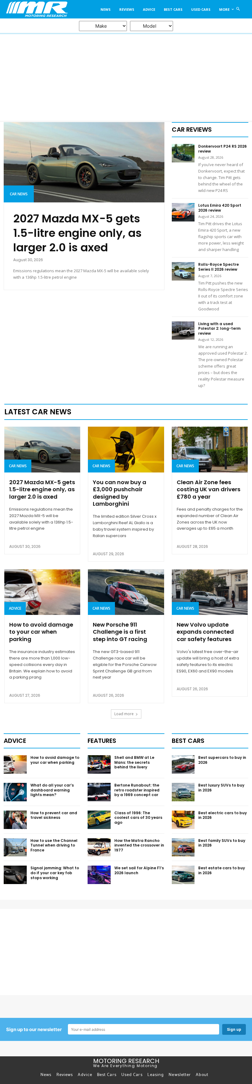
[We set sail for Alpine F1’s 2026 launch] (99, 875)
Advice (15, 608)
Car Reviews (192, 129)
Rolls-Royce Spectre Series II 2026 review (218, 267)
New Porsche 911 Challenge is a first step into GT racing (120, 632)
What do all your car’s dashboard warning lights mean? (52, 790)
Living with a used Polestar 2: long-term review (219, 328)
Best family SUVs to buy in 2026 (221, 843)
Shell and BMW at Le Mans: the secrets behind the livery (134, 762)
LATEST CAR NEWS (37, 412)
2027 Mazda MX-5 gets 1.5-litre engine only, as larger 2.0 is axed (77, 233)
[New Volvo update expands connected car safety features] (210, 592)
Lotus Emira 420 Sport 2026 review (219, 208)
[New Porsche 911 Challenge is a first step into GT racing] (126, 592)
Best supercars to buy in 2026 (222, 760)
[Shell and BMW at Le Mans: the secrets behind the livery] (99, 764)
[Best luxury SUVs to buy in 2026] (183, 792)
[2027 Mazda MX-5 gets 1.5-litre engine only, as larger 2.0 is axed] (84, 162)
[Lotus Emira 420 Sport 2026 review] (183, 212)
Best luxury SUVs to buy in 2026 (221, 788)
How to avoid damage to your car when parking (41, 632)
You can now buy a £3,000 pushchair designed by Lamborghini (119, 493)
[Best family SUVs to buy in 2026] (183, 847)
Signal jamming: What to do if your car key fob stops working (54, 872)
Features (102, 740)
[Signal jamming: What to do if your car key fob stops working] (15, 875)
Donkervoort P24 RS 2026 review (222, 149)
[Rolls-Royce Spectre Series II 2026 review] (183, 271)
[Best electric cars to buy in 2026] (183, 820)
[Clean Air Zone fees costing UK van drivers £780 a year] (210, 449)
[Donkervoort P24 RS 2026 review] (183, 153)
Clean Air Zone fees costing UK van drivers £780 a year (208, 489)
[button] (238, 9)
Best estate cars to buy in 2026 (221, 870)
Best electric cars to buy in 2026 (222, 815)
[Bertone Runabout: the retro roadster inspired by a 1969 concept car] (99, 792)
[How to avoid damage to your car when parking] (42, 592)
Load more (124, 713)
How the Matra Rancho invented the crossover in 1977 (139, 845)
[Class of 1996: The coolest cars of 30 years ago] (99, 820)
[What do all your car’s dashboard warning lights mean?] (15, 792)
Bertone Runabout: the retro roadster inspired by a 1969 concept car (136, 790)
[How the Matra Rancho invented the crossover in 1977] (99, 847)
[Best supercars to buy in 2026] (183, 764)
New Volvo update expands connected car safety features (205, 632)
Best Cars (188, 740)
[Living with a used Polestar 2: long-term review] (183, 330)
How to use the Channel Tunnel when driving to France (53, 845)
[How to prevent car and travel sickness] (15, 820)
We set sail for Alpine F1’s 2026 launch (139, 870)
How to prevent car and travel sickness (53, 815)
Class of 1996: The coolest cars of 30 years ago (138, 817)
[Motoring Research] (36, 9)
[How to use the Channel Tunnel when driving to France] (15, 847)
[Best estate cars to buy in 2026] (183, 875)
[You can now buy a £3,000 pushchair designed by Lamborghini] (126, 449)
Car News (19, 194)
